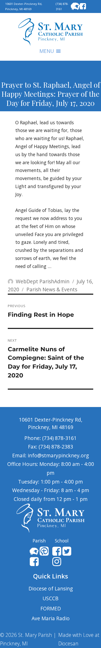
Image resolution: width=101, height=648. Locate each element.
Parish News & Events (51, 289)
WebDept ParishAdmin (42, 281)
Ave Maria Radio (51, 618)
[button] (46, 51)
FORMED (50, 608)
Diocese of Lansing (50, 588)
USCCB (50, 598)
